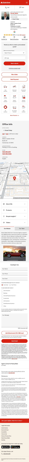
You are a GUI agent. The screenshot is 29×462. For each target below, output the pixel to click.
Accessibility (4, 431)
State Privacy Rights (5, 437)
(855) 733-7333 (14, 358)
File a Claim (14, 74)
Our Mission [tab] (7, 228)
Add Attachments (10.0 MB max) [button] (14, 333)
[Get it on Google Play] (15, 447)
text (7, 133)
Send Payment (14, 79)
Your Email (4, 278)
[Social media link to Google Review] (14, 31)
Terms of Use (4, 433)
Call (3, 133)
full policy (19, 396)
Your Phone (5, 273)
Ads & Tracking (4, 427)
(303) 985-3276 (6, 151)
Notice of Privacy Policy (6, 435)
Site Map (3, 439)
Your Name (5, 268)
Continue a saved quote (14, 68)
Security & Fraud (4, 429)
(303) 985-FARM (6, 153)
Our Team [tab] (21, 228)
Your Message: (5, 315)
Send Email (14, 341)
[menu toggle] (26, 2)
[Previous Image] (5, 253)
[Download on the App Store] (5, 447)
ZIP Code (7, 58)
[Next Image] (23, 253)
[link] (7, 2)
